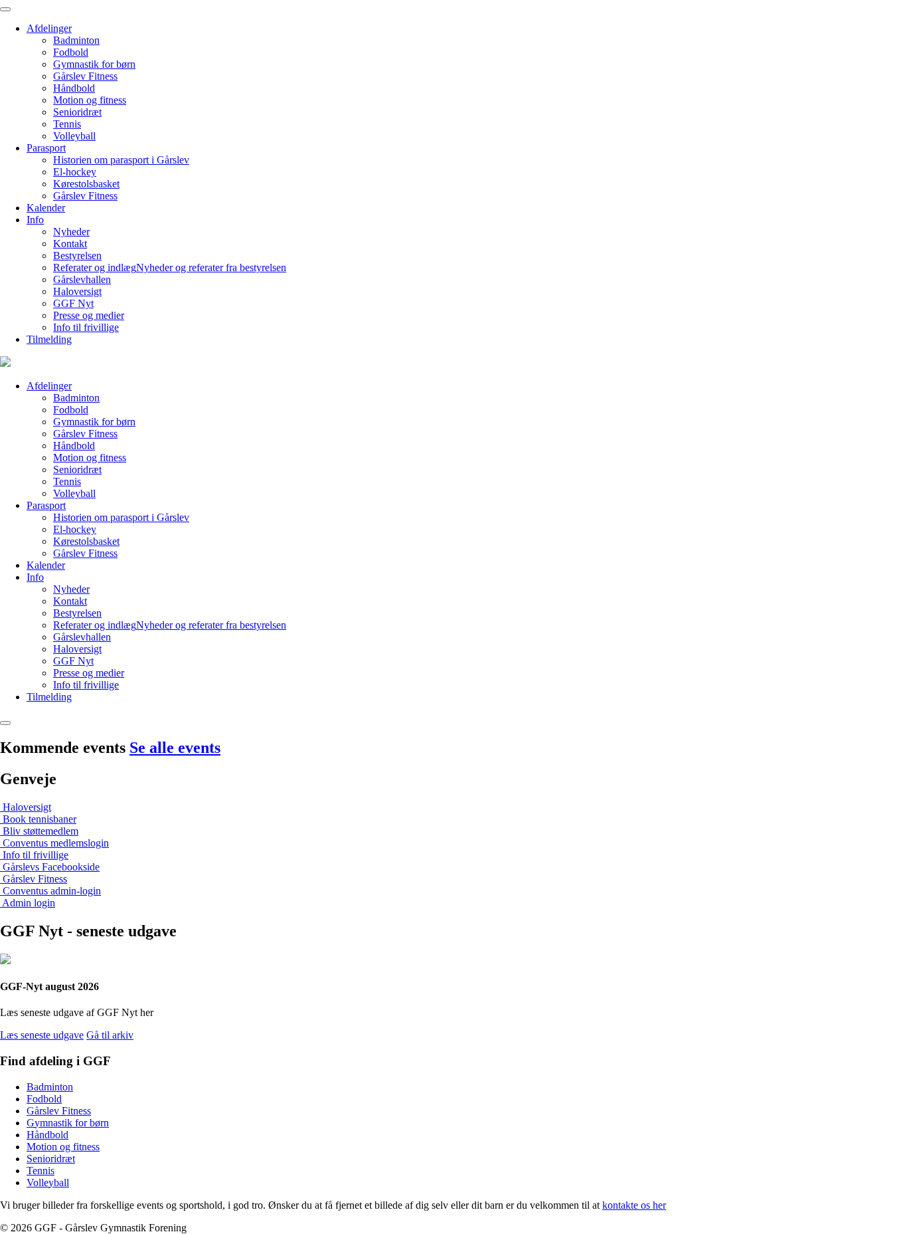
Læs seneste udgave (42, 1035)
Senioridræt (77, 112)
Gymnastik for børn (94, 64)
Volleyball (74, 136)
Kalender (46, 207)
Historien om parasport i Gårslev (121, 159)
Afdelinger (49, 28)
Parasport (46, 148)
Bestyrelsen (77, 255)
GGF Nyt (73, 303)
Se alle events (174, 747)
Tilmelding (49, 339)
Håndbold (74, 88)
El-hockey (74, 171)
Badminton (76, 40)
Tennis (67, 124)
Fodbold (70, 52)
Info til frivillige (86, 327)
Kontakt (70, 243)
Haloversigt (77, 291)
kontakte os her (634, 1205)
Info (35, 219)
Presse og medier (88, 315)
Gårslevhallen (82, 279)
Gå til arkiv (109, 1035)
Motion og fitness (89, 100)
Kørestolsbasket (86, 183)
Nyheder (71, 231)
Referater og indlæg (169, 267)
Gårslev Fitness (85, 76)
